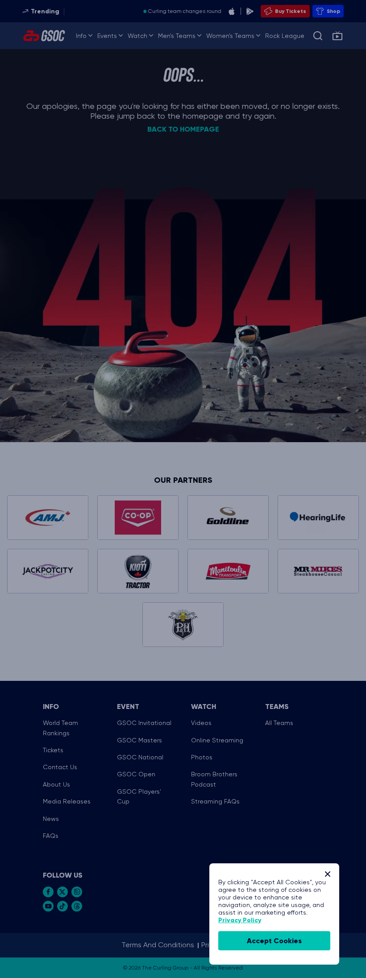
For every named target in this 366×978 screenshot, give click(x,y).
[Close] (327, 874)
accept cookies (274, 941)
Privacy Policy (239, 920)
